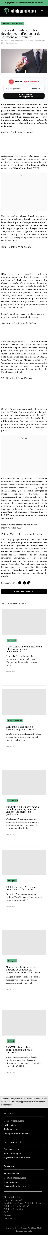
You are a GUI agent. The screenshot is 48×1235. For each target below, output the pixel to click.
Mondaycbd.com (11, 1173)
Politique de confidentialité (16, 1206)
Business (6, 23)
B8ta (3, 274)
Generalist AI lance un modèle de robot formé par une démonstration (24, 649)
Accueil (4, 1099)
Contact (7, 1215)
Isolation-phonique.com (15, 1177)
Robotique (12, 640)
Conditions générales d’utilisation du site (23, 1203)
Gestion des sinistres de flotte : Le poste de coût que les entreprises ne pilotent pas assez (23, 970)
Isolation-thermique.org (15, 1186)
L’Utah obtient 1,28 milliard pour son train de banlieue (21, 888)
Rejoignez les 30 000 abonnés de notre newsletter (24, 3)
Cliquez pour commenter (24, 591)
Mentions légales (12, 1197)
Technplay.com (11, 1129)
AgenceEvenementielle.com (17, 1157)
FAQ (6, 1212)
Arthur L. (6, 40)
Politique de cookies (13, 1209)
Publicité (8, 1218)
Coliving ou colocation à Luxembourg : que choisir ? (21, 728)
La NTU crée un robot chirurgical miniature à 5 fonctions (19, 1050)
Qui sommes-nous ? (13, 1200)
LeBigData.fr (10, 1125)
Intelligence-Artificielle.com (17, 1133)
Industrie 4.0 (13, 801)
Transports (12, 881)
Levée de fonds (16, 23)
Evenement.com (11, 1149)
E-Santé (11, 1041)
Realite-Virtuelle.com (14, 1120)
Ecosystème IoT (17, 1099)
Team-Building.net (12, 1153)
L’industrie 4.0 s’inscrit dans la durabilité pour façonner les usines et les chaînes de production (22, 810)
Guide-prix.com (11, 1182)
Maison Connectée (15, 720)
